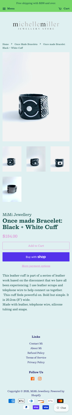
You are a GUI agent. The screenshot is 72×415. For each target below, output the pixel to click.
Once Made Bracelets (26, 44)
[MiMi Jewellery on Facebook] (32, 379)
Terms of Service (36, 357)
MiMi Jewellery (39, 391)
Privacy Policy (36, 362)
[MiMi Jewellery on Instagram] (40, 379)
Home (6, 44)
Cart (66, 8)
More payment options (36, 266)
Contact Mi (36, 343)
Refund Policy (36, 353)
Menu (11, 8)
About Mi (36, 348)
